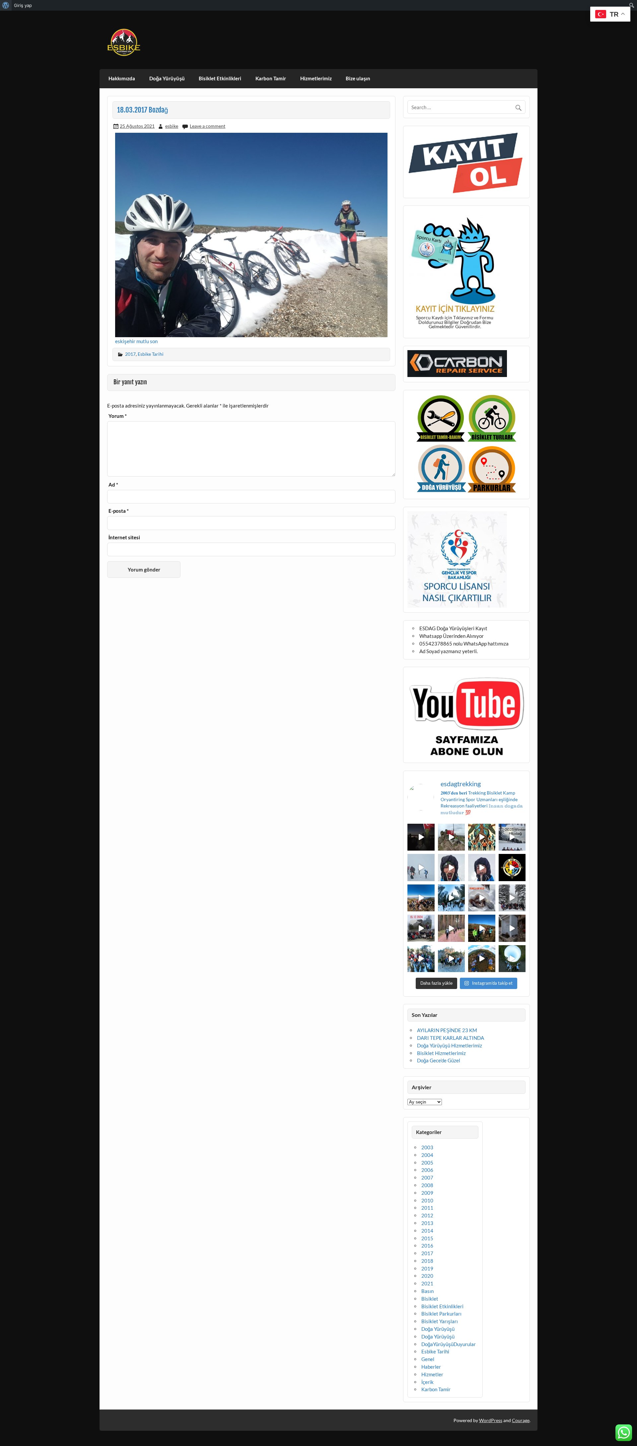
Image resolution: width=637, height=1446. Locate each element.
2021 (427, 1283)
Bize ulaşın (358, 78)
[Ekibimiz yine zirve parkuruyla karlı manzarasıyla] (512, 898)
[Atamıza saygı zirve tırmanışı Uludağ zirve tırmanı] (481, 928)
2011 (427, 1208)
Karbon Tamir (270, 78)
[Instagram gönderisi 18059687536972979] (421, 867)
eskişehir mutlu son (136, 341)
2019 (427, 1268)
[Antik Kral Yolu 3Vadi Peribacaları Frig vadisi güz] (512, 867)
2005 (427, 1163)
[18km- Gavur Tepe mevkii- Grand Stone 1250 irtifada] (421, 928)
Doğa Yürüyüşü (167, 78)
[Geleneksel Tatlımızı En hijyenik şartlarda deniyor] (481, 898)
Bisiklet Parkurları (441, 1314)
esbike (171, 126)
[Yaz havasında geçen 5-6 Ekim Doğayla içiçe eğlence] (451, 958)
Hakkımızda (121, 78)
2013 (427, 1223)
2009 (427, 1193)
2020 (427, 1276)
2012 (427, 1215)
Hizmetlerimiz (316, 78)
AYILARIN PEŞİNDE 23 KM (447, 1030)
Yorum (117, 416)
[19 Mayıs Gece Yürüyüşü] (421, 837)
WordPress (490, 1420)
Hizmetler (432, 1374)
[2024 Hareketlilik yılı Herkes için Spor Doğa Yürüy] (512, 958)
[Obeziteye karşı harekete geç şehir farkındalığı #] (481, 837)
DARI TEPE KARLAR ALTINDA (450, 1038)
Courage (521, 1420)
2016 (427, 1246)
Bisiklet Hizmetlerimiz (441, 1053)
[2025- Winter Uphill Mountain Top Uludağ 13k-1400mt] (512, 837)
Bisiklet (429, 1299)
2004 (427, 1155)
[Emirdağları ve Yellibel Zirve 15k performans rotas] (451, 837)
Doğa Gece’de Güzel (438, 1060)
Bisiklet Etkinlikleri (220, 78)
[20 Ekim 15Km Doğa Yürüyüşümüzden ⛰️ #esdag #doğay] (421, 958)
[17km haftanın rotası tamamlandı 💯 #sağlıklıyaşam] (451, 898)
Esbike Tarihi (151, 354)
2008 (427, 1185)
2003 (427, 1147)
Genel (427, 1359)
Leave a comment (207, 126)
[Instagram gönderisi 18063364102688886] (512, 928)
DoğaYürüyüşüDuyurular (448, 1344)
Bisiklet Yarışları (439, 1321)
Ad (113, 484)
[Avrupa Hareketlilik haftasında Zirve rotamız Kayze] (481, 958)
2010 (427, 1200)
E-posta (118, 510)
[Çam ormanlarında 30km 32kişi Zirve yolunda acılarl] (451, 928)
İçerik (427, 1382)
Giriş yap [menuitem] (23, 5)
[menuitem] (6, 5)
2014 (427, 1231)
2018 (427, 1261)
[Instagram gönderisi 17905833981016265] (451, 867)
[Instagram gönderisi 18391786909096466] (481, 867)
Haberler (431, 1367)
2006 (427, 1170)
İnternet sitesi (124, 537)
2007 (427, 1177)
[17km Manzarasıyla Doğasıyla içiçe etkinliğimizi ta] (421, 898)
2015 (427, 1238)
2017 (130, 354)
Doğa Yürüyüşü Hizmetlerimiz (449, 1045)
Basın (427, 1291)
